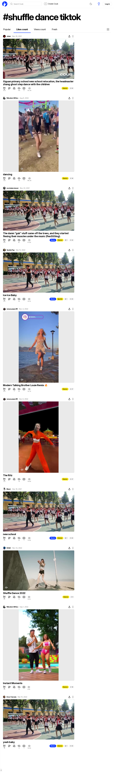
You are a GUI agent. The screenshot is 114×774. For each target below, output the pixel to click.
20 (71, 88)
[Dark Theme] (91, 4)
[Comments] (14, 88)
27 (71, 389)
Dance (65, 88)
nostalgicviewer (13, 188)
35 (71, 687)
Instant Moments (12, 683)
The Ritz (7, 475)
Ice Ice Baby (10, 295)
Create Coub (53, 4)
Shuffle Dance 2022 (14, 593)
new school (9, 534)
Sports (60, 299)
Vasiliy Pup (11, 250)
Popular (7, 29)
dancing (7, 174)
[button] (108, 29)
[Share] (69, 36)
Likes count (22, 29)
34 (71, 178)
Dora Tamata (11, 697)
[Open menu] (1, 770)
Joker (9, 36)
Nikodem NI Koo (12, 98)
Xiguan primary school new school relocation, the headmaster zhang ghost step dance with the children (38, 83)
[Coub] (4, 3)
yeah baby (9, 742)
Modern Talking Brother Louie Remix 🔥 (25, 385)
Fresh (54, 29)
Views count (40, 29)
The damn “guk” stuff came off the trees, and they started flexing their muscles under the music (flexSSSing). (35, 235)
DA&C (9, 548)
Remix (53, 240)
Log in (107, 4)
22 (71, 240)
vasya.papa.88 (12, 309)
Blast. (9, 489)
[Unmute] (6, 76)
